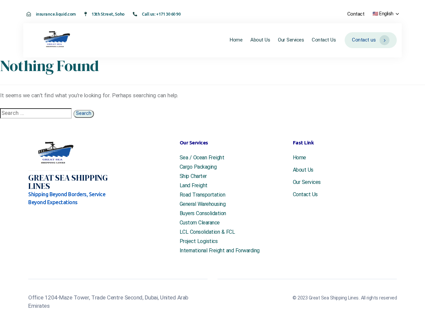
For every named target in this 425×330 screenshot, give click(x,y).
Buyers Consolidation (203, 214)
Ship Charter (193, 177)
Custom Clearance (200, 223)
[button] (385, 14)
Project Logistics (199, 242)
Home (236, 40)
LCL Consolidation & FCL (207, 232)
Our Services (291, 40)
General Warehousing (203, 204)
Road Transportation (202, 195)
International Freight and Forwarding (220, 251)
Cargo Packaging (198, 167)
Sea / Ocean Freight (202, 158)
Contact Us (324, 40)
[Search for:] (36, 113)
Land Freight (194, 186)
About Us (260, 40)
